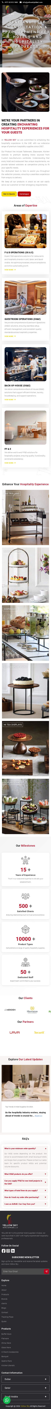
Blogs (3, 1308)
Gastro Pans (6, 1361)
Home (3, 1285)
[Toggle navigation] (48, 11)
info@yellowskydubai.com (32, 2)
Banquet (4, 1356)
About (3, 1290)
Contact (4, 1312)
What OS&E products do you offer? (18, 1174)
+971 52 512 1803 (11, 2)
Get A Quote (9, 194)
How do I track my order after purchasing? (21, 1197)
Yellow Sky (25, 1406)
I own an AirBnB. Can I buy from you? (19, 1204)
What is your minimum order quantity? (20, 1148)
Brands (4, 1299)
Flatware (5, 1339)
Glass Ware (6, 1347)
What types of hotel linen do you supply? (21, 1190)
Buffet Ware (6, 1334)
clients (4, 1303)
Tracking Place (7, 1317)
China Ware (6, 1343)
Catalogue (24, 194)
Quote (3, 1321)
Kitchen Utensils (8, 1365)
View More (9, 270)
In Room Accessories (9, 1352)
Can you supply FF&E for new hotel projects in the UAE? (23, 1182)
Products (5, 1294)
